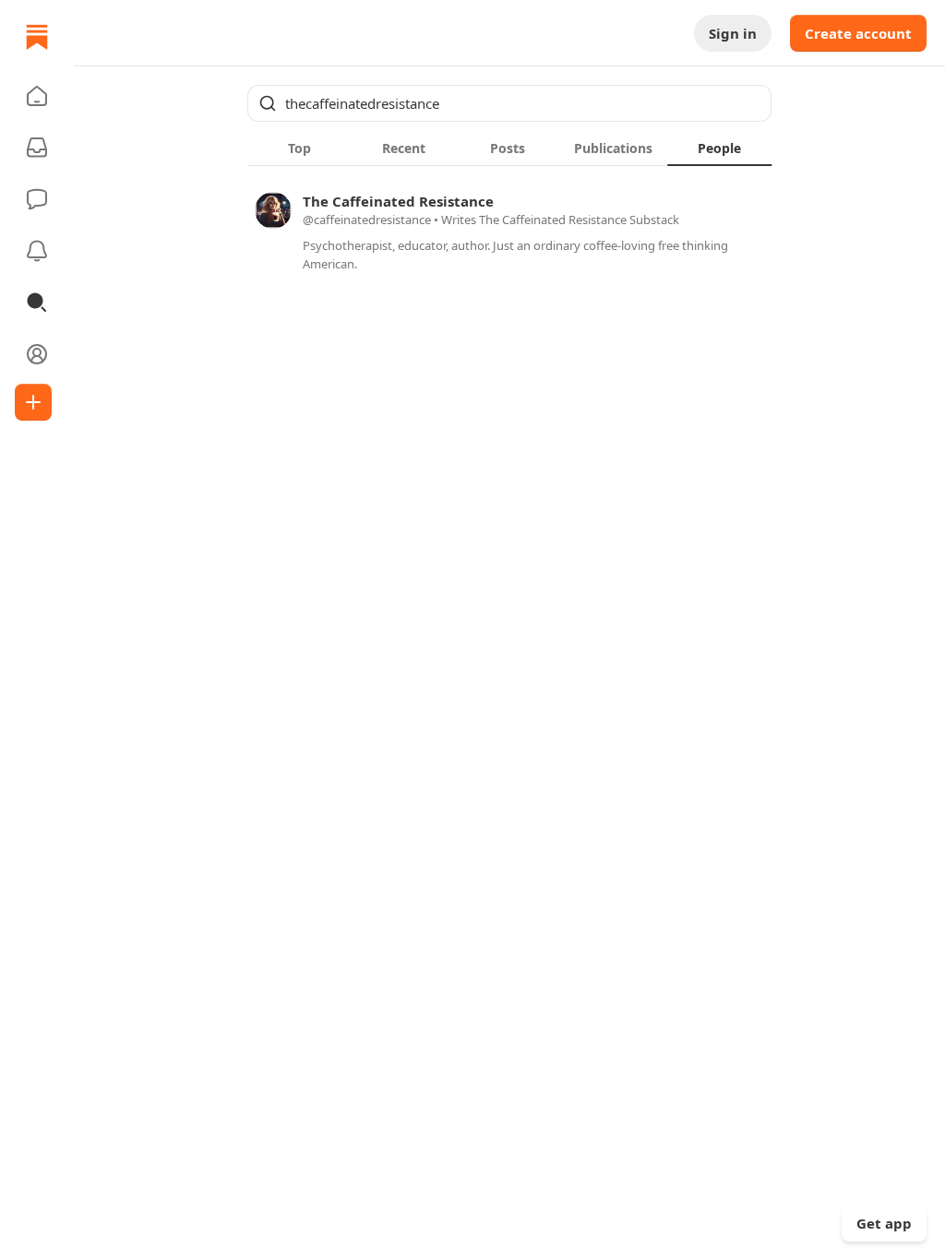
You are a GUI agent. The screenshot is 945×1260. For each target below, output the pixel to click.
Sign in (733, 33)
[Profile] (37, 354)
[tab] (299, 147)
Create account (858, 33)
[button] (37, 96)
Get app (884, 1223)
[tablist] (509, 147)
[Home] (37, 37)
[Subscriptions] (37, 147)
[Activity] (37, 251)
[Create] (33, 402)
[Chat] (37, 199)
